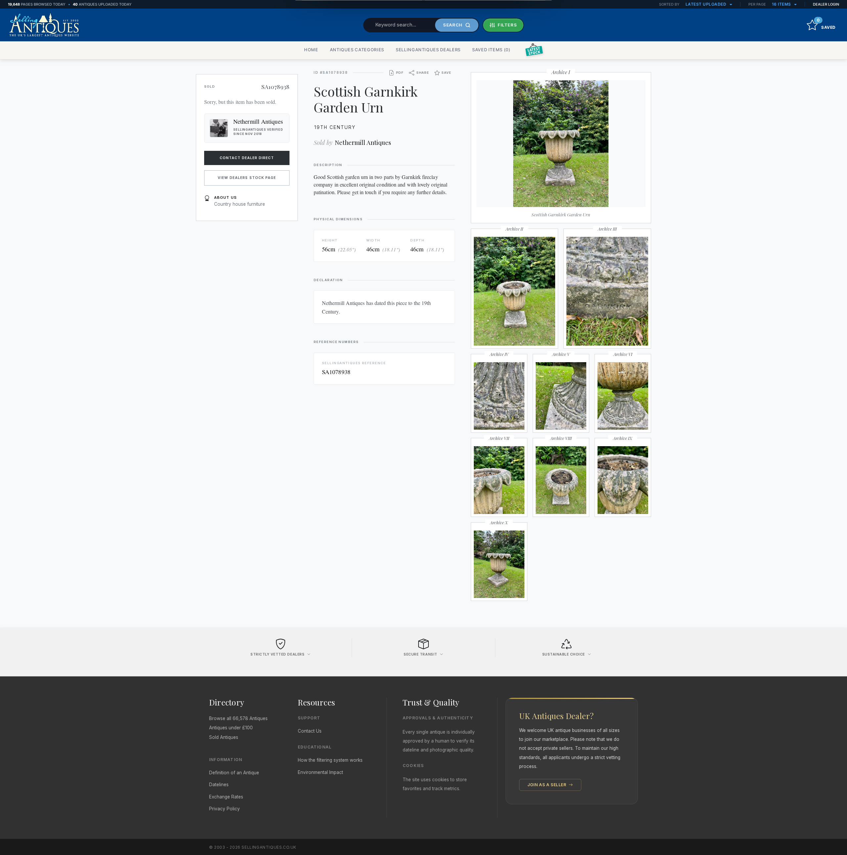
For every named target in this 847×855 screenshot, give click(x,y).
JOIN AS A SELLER (547, 784)
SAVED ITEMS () (491, 49)
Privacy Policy (224, 808)
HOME (311, 49)
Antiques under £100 (231, 727)
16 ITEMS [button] (782, 4)
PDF (400, 72)
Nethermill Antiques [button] (258, 121)
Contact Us (310, 731)
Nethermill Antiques (363, 142)
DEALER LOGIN (826, 4)
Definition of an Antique (234, 772)
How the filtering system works (330, 760)
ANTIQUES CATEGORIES (357, 49)
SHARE (422, 72)
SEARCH (453, 24)
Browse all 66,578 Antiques (238, 718)
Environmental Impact (320, 772)
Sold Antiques (223, 737)
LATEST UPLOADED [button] (707, 4)
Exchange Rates (226, 796)
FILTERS (507, 24)
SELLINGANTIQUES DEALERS (428, 49)
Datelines (219, 784)
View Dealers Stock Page (247, 178)
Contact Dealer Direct (247, 158)
